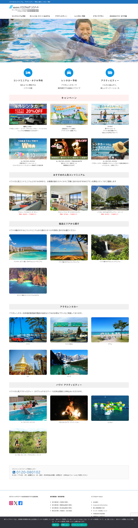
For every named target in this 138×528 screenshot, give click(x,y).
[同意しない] (135, 522)
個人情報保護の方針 (99, 508)
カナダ (69, 376)
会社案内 (95, 502)
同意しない (65, 525)
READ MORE (120, 45)
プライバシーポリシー (79, 525)
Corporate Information (100, 505)
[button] (65, 60)
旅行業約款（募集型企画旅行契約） (62, 505)
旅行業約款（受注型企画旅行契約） (62, 508)
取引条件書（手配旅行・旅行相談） (62, 511)
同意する (55, 525)
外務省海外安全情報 (99, 513)
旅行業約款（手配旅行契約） (60, 502)
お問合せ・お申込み (99, 516)
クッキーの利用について (100, 511)
